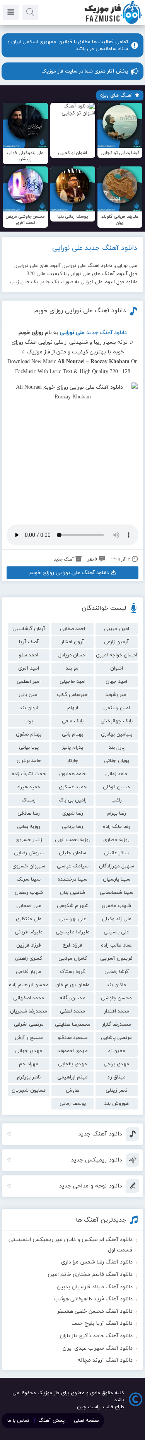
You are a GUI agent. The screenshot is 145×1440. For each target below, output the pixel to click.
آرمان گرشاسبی (28, 628)
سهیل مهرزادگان (116, 866)
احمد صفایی (72, 628)
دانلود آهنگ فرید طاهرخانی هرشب (93, 1299)
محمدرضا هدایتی (72, 1024)
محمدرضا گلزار (116, 1024)
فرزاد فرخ (72, 945)
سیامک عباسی (73, 866)
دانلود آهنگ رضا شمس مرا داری (97, 1262)
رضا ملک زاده (116, 826)
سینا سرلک (29, 879)
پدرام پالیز (72, 747)
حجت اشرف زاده (29, 773)
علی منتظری (29, 919)
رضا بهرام (116, 813)
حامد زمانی (116, 773)
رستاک (29, 800)
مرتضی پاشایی (116, 1037)
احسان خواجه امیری (116, 655)
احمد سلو (28, 655)
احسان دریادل (72, 655)
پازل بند (117, 747)
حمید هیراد (28, 787)
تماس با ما (18, 1420)
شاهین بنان (72, 892)
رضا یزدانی (72, 826)
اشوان (116, 668)
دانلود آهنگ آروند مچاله (105, 1360)
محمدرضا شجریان (28, 1011)
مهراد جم (28, 1064)
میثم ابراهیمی (72, 1077)
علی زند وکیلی (116, 919)
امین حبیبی (116, 628)
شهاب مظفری (116, 905)
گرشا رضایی (116, 971)
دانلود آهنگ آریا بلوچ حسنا (102, 1323)
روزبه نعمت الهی (72, 839)
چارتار (72, 760)
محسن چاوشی (116, 998)
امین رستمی (116, 707)
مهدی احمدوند (73, 1050)
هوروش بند (116, 1103)
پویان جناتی (116, 760)
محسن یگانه (72, 998)
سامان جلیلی (72, 853)
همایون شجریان (29, 1090)
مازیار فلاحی (28, 971)
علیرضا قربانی (29, 932)
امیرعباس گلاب (73, 694)
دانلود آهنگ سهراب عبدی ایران (98, 1348)
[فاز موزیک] (113, 23)
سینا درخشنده (72, 879)
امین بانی (29, 694)
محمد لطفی (72, 1011)
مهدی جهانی (28, 1050)
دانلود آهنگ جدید (106, 332)
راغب (116, 800)
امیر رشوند (117, 694)
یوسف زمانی (73, 1103)
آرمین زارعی (116, 642)
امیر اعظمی (29, 681)
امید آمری (28, 668)
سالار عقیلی (116, 853)
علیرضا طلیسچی (73, 932)
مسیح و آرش (29, 1037)
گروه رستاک (72, 971)
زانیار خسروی (28, 839)
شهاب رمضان (29, 892)
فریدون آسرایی (116, 958)
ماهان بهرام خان (72, 984)
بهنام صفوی (28, 734)
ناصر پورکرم (29, 1077)
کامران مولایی (72, 958)
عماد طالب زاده (116, 945)
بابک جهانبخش (117, 721)
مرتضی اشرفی (29, 1024)
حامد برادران (29, 760)
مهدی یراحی (116, 1064)
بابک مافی (73, 721)
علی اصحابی (28, 905)
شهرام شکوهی (73, 905)
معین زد (116, 1050)
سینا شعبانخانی (116, 892)
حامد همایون (72, 773)
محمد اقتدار (116, 1011)
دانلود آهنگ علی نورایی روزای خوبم (80, 310)
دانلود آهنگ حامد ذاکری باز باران (96, 1336)
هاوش (72, 1090)
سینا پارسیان (116, 879)
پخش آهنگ (51, 1420)
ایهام (72, 707)
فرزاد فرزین (28, 945)
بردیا (28, 721)
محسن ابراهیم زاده (29, 984)
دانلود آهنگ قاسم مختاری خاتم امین (90, 1274)
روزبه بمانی (28, 826)
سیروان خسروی (28, 866)
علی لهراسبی (72, 919)
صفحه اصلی (86, 1420)
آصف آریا (29, 642)
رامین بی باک (73, 800)
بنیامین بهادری (116, 734)
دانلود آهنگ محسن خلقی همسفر (95, 1311)
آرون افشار (72, 642)
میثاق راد (116, 1077)
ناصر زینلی (116, 1090)
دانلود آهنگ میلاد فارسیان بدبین (95, 1287)
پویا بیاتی (29, 747)
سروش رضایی (29, 853)
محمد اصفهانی (28, 998)
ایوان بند (29, 707)
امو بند (73, 668)
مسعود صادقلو (73, 1037)
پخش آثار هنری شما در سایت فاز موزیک (84, 71)
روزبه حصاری (116, 839)
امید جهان (116, 681)
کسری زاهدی (28, 958)
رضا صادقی (28, 813)
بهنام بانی (72, 734)
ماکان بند (116, 984)
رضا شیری (72, 813)
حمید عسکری (73, 787)
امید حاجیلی (72, 681)
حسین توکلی (116, 787)
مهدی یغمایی (72, 1064)
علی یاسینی (116, 932)
